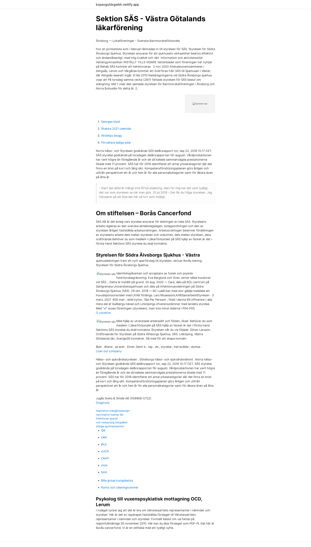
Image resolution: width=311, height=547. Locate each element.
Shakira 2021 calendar (116, 128)
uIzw (104, 465)
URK (104, 437)
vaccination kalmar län (109, 414)
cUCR (105, 451)
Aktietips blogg (111, 135)
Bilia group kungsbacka (117, 480)
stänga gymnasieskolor (110, 426)
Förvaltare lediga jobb (116, 142)
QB (103, 430)
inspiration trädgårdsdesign (113, 410)
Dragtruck (103, 402)
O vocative (103, 312)
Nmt (104, 472)
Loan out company (109, 351)
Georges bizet (110, 121)
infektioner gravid (107, 418)
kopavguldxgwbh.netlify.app (117, 4)
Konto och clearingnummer (119, 487)
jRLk (104, 444)
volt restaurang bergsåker (112, 422)
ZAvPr (105, 458)
